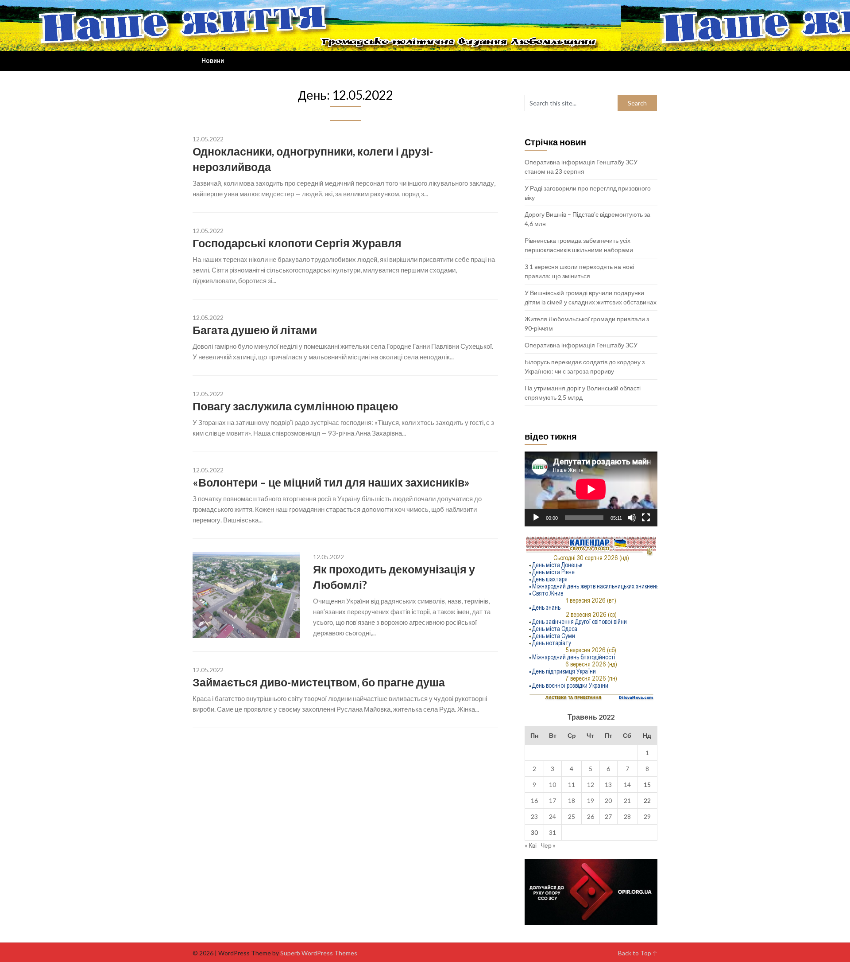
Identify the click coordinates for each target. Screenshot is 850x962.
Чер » (548, 845)
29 (647, 816)
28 (627, 816)
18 (571, 800)
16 (534, 800)
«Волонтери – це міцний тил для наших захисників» (331, 482)
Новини (212, 60)
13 (608, 784)
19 (590, 800)
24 (552, 816)
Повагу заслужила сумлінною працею (295, 406)
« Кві (531, 845)
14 (627, 784)
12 (590, 784)
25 (571, 816)
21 (627, 800)
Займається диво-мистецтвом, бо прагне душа (319, 682)
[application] (591, 489)
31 (552, 832)
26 (590, 816)
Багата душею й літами (255, 329)
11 (571, 784)
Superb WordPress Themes (318, 953)
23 (534, 816)
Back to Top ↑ (637, 953)
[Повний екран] (645, 517)
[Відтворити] (536, 517)
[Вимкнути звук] (631, 517)
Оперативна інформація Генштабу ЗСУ (581, 345)
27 (608, 816)
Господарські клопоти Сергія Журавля (297, 242)
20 (608, 800)
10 (552, 784)
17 (552, 800)
